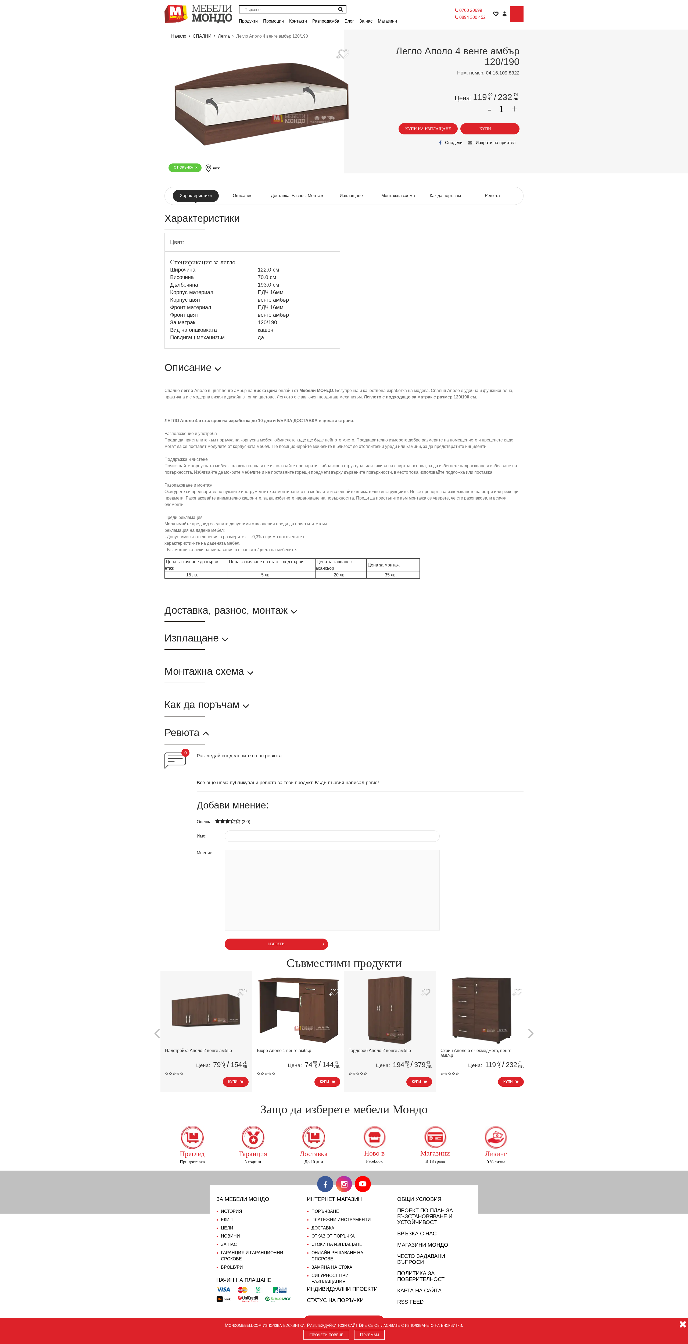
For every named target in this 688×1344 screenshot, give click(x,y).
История (231, 1211)
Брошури (232, 1267)
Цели (227, 1228)
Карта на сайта (419, 1290)
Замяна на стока (331, 1267)
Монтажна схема (398, 195)
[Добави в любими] (242, 993)
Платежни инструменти (341, 1219)
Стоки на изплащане (336, 1244)
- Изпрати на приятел (493, 142)
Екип (227, 1219)
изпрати (276, 944)
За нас (229, 1244)
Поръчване (325, 1211)
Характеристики (196, 195)
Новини (230, 1236)
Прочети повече (326, 1334)
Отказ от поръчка (333, 1236)
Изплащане (351, 195)
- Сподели (452, 142)
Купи (232, 1082)
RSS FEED (410, 1302)
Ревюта (492, 195)
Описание (243, 195)
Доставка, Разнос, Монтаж (297, 195)
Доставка (322, 1228)
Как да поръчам (445, 195)
